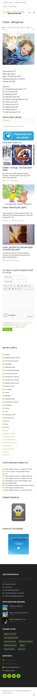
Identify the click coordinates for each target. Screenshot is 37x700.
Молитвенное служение (12, 377)
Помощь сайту (7, 2)
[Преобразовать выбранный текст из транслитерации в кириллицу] (16, 288)
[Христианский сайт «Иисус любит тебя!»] (13, 12)
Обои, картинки (9, 418)
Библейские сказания (25, 641)
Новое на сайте (7, 446)
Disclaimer (6, 455)
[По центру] (22, 286)
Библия (22, 645)
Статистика (8, 587)
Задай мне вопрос (20, 2)
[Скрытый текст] (9, 288)
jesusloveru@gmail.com (12, 667)
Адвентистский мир (10, 634)
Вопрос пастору (9, 386)
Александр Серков (9, 641)
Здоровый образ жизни (12, 383)
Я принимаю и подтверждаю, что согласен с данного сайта (18, 325)
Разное (7, 427)
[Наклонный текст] (8, 286)
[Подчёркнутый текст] (11, 286)
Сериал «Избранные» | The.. (17, 619)
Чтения (7, 392)
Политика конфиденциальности (14, 596)
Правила (5, 430)
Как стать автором (8, 449)
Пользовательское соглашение (14, 593)
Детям (30, 27)
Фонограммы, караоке (11, 402)
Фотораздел (8, 405)
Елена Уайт (21, 649)
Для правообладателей (12, 590)
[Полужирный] (5, 286)
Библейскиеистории (10, 645)
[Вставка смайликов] (29, 286)
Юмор (6, 424)
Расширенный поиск (9, 436)
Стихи (6, 411)
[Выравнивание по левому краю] (18, 286)
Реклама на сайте (10, 584)
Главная (7, 354)
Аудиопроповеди (10, 399)
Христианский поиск (9, 440)
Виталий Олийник (9, 649)
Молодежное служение (12, 380)
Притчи (7, 421)
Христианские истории (11, 361)
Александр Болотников (11, 638)
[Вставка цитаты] (12, 288)
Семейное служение (11, 373)
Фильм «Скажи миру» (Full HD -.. (19, 613)
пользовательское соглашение (22, 323)
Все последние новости (10, 443)
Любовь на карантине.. (16, 606)
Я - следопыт (8, 389)
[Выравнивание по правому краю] (25, 286)
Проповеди (8, 364)
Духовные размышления (12, 358)
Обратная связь (10, 671)
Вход (4, 6)
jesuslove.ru (6, 581)
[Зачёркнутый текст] (14, 286)
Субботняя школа (10, 367)
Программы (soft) (10, 415)
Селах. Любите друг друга (15, 207)
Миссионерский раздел (12, 370)
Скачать (6, 120)
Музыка (5, 29)
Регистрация (12, 6)
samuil (6, 27)
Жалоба (6, 126)
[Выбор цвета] (5, 288)
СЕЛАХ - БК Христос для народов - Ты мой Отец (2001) (18, 248)
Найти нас (6, 452)
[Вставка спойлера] (19, 288)
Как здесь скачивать (17, 126)
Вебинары (8, 396)
